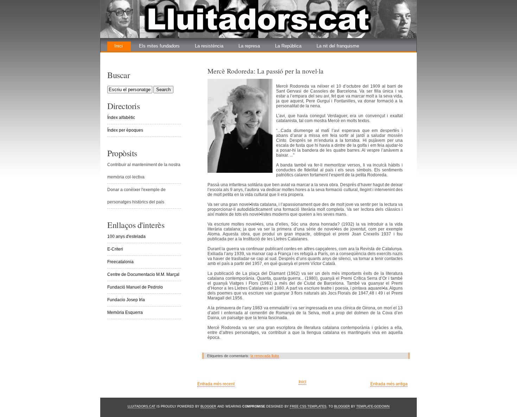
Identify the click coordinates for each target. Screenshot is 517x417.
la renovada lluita (264, 356)
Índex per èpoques (125, 130)
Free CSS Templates (308, 406)
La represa (249, 46)
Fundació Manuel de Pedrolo (135, 287)
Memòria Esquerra (125, 312)
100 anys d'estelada (126, 236)
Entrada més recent (216, 383)
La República (288, 46)
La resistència (209, 46)
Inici (118, 46)
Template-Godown (373, 406)
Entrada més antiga (389, 383)
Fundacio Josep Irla (126, 299)
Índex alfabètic (121, 117)
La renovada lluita (132, 55)
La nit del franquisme (338, 46)
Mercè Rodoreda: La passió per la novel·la (266, 71)
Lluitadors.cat (141, 406)
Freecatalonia (120, 261)
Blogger (208, 406)
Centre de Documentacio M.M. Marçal (143, 274)
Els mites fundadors (159, 46)
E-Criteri (115, 249)
